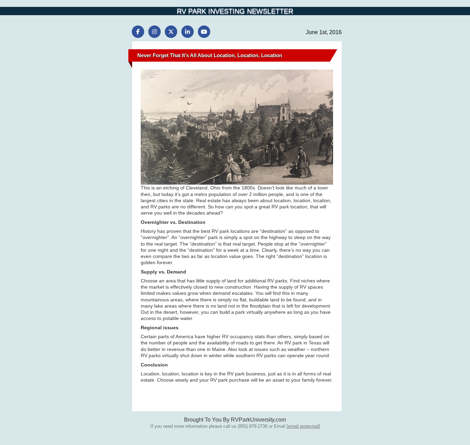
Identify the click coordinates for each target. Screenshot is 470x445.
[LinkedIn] (187, 31)
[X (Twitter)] (171, 31)
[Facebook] (138, 31)
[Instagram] (154, 31)
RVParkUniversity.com (258, 420)
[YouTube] (204, 31)
